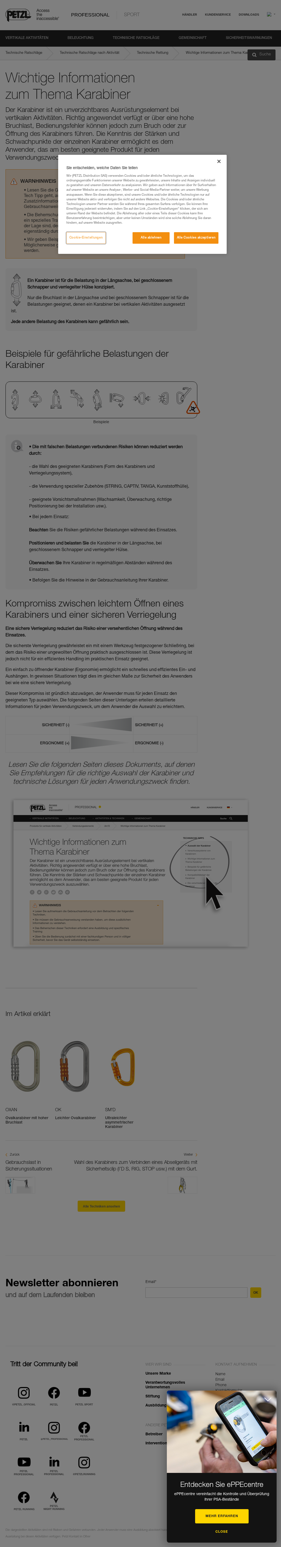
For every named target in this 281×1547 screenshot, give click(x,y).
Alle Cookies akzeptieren (196, 237)
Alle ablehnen (151, 237)
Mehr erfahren (222, 1516)
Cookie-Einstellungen (86, 237)
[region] (142, 204)
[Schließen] (219, 161)
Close (221, 1532)
